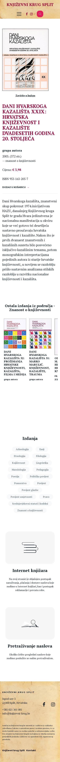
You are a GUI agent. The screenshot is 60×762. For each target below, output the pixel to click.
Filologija (41, 456)
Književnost (18, 462)
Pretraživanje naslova (30, 646)
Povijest (41, 483)
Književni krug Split (30, 4)
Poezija (15, 476)
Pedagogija (42, 469)
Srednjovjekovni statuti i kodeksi (30, 503)
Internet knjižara (30, 570)
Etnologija (19, 456)
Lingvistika (42, 462)
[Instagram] (31, 13)
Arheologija (22, 449)
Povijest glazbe (30, 490)
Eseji (41, 449)
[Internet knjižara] (30, 548)
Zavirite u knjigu (25, 95)
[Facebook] (26, 13)
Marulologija (19, 469)
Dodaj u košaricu (14, 187)
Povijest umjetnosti (21, 496)
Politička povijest (39, 476)
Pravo (46, 496)
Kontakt (31, 750)
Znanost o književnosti (30, 510)
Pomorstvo (20, 483)
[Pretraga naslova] (30, 623)
